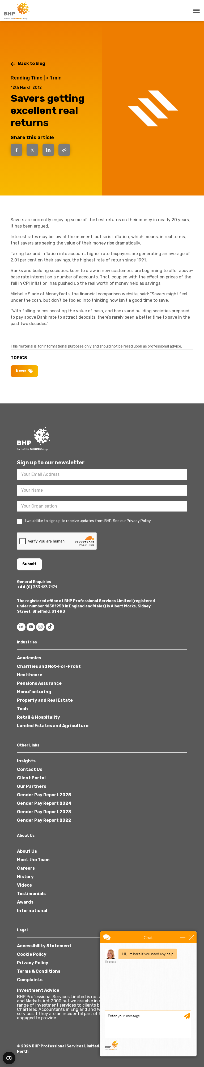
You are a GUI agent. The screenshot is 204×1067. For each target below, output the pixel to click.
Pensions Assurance (39, 683)
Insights (26, 760)
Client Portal (31, 777)
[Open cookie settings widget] (9, 1058)
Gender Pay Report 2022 (44, 820)
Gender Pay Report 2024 (44, 803)
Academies (29, 657)
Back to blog (31, 63)
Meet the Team (33, 859)
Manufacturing (34, 691)
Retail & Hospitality (38, 717)
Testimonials (31, 893)
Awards (25, 902)
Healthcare (29, 674)
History (25, 876)
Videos (24, 885)
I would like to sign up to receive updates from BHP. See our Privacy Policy (88, 521)
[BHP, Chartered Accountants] (17, 11)
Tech (22, 708)
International (32, 910)
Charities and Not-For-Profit (49, 666)
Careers (26, 868)
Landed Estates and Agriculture (52, 725)
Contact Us (29, 769)
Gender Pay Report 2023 (44, 811)
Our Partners (31, 786)
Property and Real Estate (45, 700)
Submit (29, 564)
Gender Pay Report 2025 (44, 794)
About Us (27, 851)
